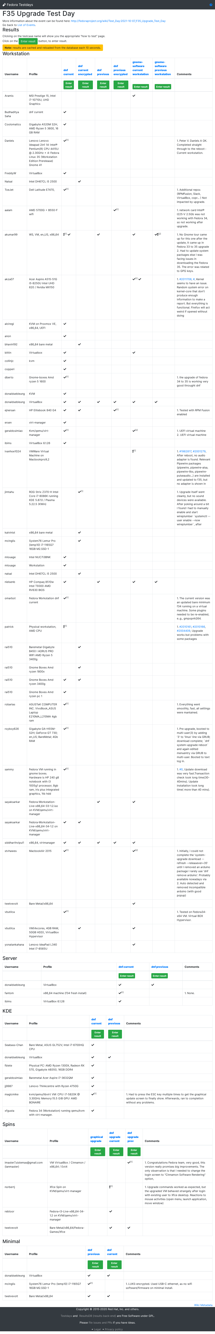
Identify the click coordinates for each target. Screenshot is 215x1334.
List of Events (26, 25)
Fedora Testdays (19, 5)
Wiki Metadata (203, 1305)
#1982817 (185, 451)
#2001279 (199, 451)
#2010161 (185, 626)
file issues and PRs (100, 1322)
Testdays (66, 1315)
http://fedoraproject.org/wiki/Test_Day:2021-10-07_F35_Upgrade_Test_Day (118, 21)
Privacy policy (114, 1329)
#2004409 (183, 630)
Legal (97, 1329)
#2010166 (199, 626)
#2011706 (185, 279)
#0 (181, 769)
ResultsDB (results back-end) (97, 1315)
